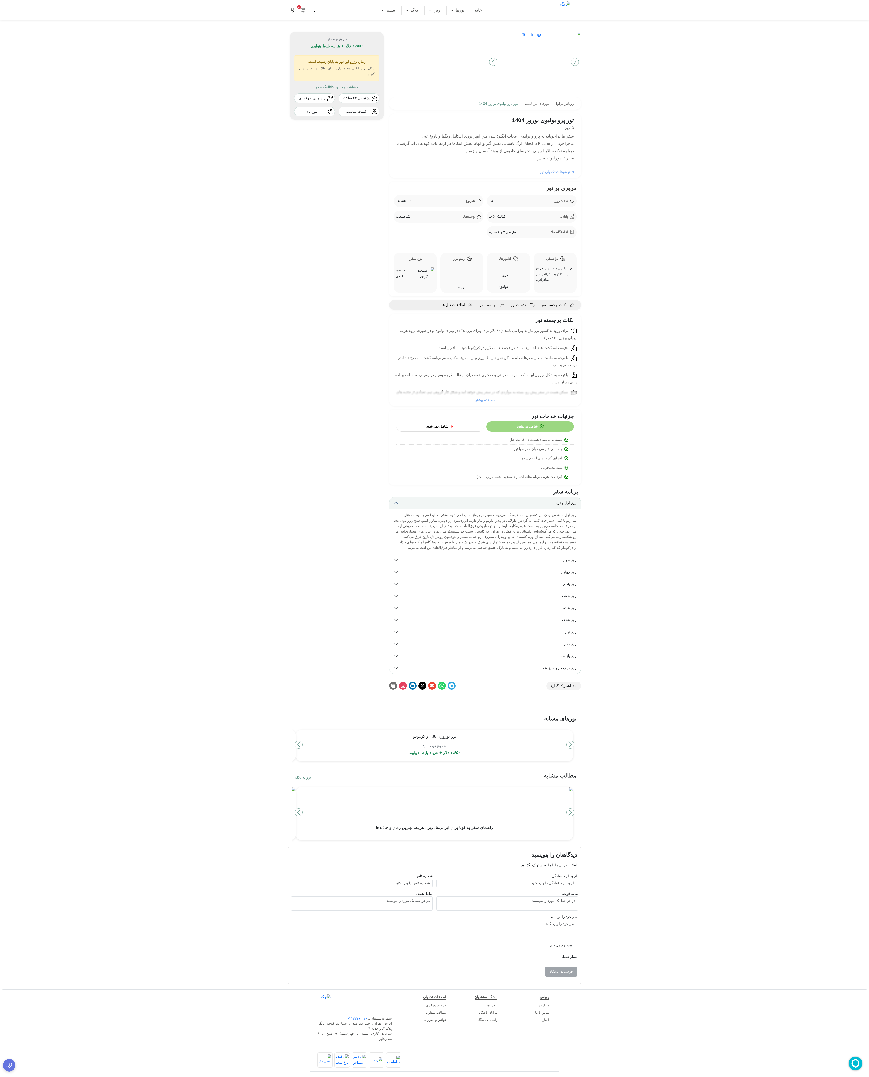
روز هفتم (569, 608)
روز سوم (569, 560)
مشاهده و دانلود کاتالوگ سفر (336, 87)
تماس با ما (542, 1012)
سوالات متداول (436, 1012)
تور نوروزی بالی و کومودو (434, 736)
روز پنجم (569, 584)
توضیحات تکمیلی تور (555, 172)
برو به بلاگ (303, 777)
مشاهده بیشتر (485, 400)
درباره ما (543, 1005)
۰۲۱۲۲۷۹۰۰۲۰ (357, 1018)
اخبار (546, 1020)
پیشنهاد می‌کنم (561, 945)
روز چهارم (568, 572)
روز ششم (568, 596)
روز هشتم (568, 620)
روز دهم (570, 644)
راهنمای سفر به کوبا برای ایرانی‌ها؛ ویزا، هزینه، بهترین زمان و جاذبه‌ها (434, 827)
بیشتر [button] (390, 10)
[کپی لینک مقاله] (393, 686)
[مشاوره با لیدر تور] (9, 1065)
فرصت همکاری (436, 1005)
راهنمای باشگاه (487, 1020)
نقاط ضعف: (424, 894)
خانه (478, 10)
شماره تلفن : (423, 876)
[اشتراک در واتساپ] (442, 686)
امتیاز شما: (570, 956)
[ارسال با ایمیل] (432, 686)
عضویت (492, 1005)
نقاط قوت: (570, 894)
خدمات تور (519, 305)
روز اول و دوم (565, 503)
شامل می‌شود (527, 426)
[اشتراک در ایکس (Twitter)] (422, 686)
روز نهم (570, 632)
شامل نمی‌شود (437, 426)
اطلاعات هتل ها (453, 305)
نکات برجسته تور (554, 305)
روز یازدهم (568, 656)
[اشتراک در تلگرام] (452, 686)
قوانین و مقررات (435, 1020)
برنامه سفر (488, 305)
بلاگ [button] (414, 10)
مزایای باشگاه (488, 1012)
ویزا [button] (436, 10)
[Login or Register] (292, 10)
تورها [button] (459, 10)
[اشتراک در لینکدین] (413, 686)
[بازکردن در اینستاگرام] (403, 686)
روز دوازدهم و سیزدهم (559, 668)
